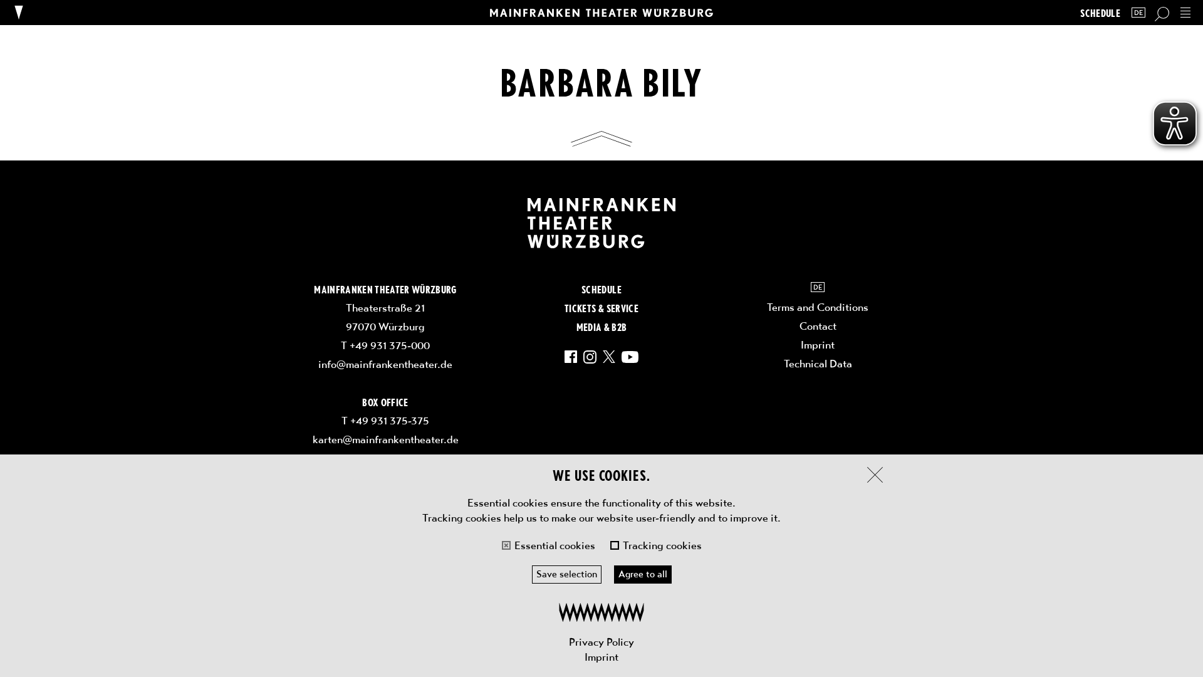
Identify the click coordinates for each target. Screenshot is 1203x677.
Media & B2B (601, 326)
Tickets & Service (601, 308)
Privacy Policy (601, 642)
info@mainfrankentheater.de (385, 364)
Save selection (566, 574)
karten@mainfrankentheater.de (386, 439)
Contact (817, 326)
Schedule (1100, 13)
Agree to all (642, 574)
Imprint (601, 657)
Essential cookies (554, 545)
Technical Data (818, 363)
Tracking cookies (662, 545)
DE (1138, 13)
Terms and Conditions (817, 307)
